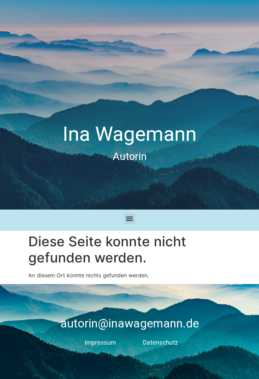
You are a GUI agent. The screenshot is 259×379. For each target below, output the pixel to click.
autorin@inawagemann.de (129, 323)
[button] (129, 218)
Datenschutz (160, 342)
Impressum (100, 342)
